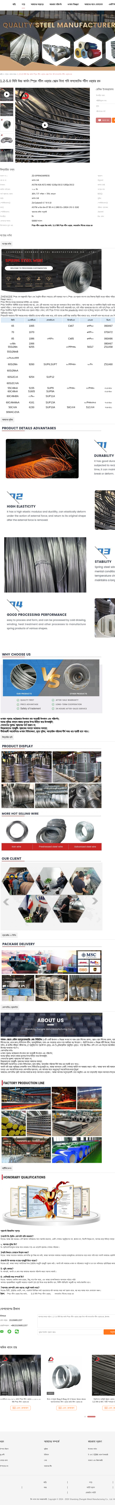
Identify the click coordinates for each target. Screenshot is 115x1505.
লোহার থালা (4, 1460)
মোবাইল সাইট (91, 1492)
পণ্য (23, 4)
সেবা (45, 1460)
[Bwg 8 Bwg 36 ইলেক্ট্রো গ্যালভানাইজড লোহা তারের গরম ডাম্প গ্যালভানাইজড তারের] (66, 1375)
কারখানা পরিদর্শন (56, 4)
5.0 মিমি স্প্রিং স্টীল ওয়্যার (40, 1294)
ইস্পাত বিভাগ (4, 1449)
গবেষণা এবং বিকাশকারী (95, 1460)
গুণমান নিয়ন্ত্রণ (73, 4)
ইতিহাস (46, 1454)
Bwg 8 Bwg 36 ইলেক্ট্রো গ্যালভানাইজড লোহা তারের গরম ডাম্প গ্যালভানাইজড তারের (66, 1400)
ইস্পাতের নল (4, 1466)
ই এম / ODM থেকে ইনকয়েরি (98, 1454)
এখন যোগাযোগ (22, 1408)
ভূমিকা (46, 1449)
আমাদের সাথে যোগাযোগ (93, 4)
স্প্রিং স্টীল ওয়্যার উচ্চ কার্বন (17, 1294)
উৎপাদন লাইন (92, 1449)
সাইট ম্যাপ (91, 1487)
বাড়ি (14, 4)
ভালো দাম (105, 120)
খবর (45, 1487)
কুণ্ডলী (2, 1454)
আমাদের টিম (48, 1466)
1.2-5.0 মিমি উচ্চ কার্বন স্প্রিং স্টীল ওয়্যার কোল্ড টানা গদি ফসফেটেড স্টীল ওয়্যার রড (44, 74)
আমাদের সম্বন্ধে (37, 4)
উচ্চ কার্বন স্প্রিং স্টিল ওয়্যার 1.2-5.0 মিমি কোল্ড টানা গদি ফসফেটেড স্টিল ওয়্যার (20, 1400)
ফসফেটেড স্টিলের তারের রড (64, 1294)
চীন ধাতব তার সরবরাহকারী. (39, 1499)
